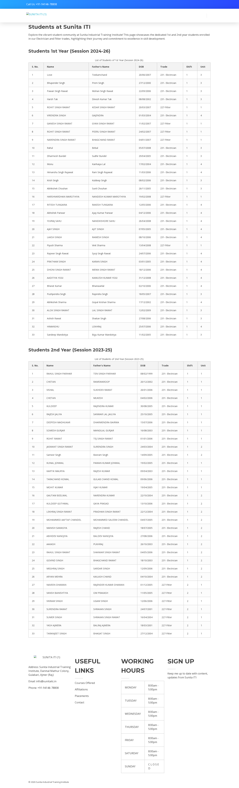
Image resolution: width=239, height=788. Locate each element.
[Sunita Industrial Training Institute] (42, 15)
